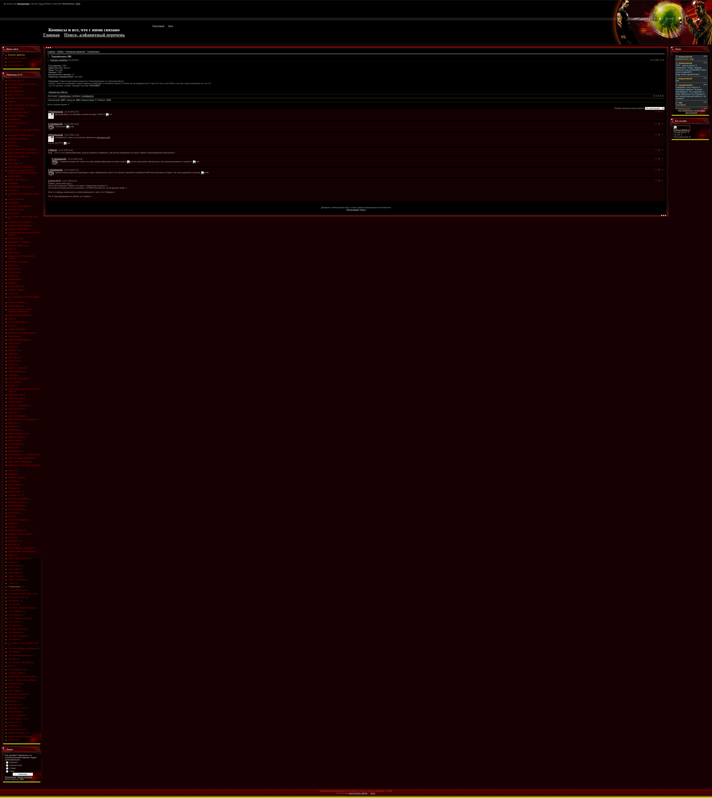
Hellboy (11, 354)
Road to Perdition (16, 506)
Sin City (11, 537)
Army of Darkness (16, 123)
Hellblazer (12, 350)
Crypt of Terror (15, 210)
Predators (12, 481)
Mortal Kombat (14, 444)
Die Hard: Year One (17, 245)
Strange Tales (14, 565)
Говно (12, 771)
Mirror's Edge (14, 440)
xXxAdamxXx (88, 96)
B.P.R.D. (12, 142)
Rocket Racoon (15, 509)
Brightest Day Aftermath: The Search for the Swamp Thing (21, 171)
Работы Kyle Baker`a (18, 733)
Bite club (12, 160)
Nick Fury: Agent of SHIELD (20, 458)
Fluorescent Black (16, 302)
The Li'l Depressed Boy (18, 618)
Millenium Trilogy (15, 437)
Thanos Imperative (16, 590)
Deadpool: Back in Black (19, 222)
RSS (78, 4)
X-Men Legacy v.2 (16, 719)
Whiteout (12, 701)
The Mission (13, 625)
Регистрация (158, 26)
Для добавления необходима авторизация (691, 111)
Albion (11, 102)
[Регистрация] (698, 6)
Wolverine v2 (14, 705)
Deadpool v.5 (14, 238)
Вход (170, 26)
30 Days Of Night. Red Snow (21, 84)
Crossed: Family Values (19, 206)
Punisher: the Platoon (17, 499)
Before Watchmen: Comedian (21, 149)
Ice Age (11, 385)
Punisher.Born (14, 492)
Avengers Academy (17, 139)
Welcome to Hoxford (17, 694)
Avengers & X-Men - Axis (19, 135)
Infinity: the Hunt (15, 398)
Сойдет (12, 768)
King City (12, 412)
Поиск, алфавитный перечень (94, 34)
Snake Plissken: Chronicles (20, 548)
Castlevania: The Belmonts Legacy (24, 194)
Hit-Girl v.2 (13, 361)
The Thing (12, 652)
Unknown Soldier (16, 673)
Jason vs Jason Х (16, 368)
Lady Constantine (16, 416)
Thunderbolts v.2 (15, 669)
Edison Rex (13, 269)
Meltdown (12, 426)
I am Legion (13, 382)
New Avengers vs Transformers (22, 454)
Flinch (11, 293)
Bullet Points (13, 176)
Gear (10, 318)
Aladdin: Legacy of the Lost (20, 98)
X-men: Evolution (16, 715)
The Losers (13, 622)
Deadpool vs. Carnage (18, 242)
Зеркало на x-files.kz (58, 92)
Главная (51, 34)
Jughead (12, 375)
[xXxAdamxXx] (51, 126)
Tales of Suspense (16, 579)
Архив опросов (25, 777)
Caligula (11, 183)
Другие (11, 740)
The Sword (13, 639)
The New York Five (17, 629)
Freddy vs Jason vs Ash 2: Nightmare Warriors (20, 310)
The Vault (12, 659)
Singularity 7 (13, 541)
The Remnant (14, 632)
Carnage (12, 190)
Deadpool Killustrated (17, 229)
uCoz (372, 793)
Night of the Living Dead (19, 461)
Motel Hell (12, 447)
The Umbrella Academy (18, 655)
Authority (12, 126)
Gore (10, 326)
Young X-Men (14, 712)
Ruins (11, 516)
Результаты (10, 777)
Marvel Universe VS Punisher (21, 419)
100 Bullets (13, 88)
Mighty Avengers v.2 (17, 433)
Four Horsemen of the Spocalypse (23, 297)
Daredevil (12, 213)
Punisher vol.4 (14, 495)
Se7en (11, 527)
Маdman (12, 423)
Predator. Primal (15, 477)
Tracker (12, 583)
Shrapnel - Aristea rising (19, 534)
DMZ (10, 249)
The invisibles (14, 615)
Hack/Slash (13, 336)
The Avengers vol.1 (17, 597)
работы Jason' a (15, 729)
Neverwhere (13, 451)
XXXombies (13, 726)
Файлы (60, 51)
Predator (12, 474)
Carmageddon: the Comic (19, 187)
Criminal (12, 203)
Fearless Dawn (15, 290)
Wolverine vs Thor (16, 708)
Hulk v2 (11, 364)
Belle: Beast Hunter (17, 156)
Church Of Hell (15, 199)
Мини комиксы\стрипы (18, 736)
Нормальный (15, 765)
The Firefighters (15, 611)
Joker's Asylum (15, 371)
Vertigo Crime (14, 683)
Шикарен (13, 762)
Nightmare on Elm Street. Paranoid (23, 465)
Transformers (14, 587)
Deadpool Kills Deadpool (19, 226)
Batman (11, 146)
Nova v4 (12, 470)
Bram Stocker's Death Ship (20, 167)
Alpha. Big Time (15, 109)
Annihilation (13, 119)
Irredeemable (14, 402)
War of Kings (14, 690)
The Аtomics (14, 601)
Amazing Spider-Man (17, 112)
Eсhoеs (11, 265)
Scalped (12, 523)
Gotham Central (15, 329)
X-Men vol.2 (13, 722)
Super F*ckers (15, 576)
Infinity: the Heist (15, 395)
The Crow (12, 604)
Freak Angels (14, 306)
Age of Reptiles (15, 91)
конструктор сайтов (358, 793)
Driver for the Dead (17, 262)
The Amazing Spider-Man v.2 (21, 594)
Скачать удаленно (58, 60)
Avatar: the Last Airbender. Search (23, 130)
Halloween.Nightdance (18, 340)
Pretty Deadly (14, 484)
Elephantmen (14, 279)
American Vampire (16, 116)
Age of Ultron (14, 95)
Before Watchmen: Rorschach (22, 153)
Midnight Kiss (14, 430)
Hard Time (13, 343)
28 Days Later (14, 80)
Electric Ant (13, 272)
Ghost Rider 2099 (16, 322)
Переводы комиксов (75, 51)
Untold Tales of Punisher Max (21, 676)
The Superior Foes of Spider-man (23, 643)
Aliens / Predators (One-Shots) (22, 105)
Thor (10, 666)
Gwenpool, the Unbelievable (20, 333)
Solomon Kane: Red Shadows (21, 551)
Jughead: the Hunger (17, 378)
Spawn (11, 555)
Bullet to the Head (16, 180)
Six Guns (12, 544)
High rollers (13, 357)
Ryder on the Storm (17, 520)
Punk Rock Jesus (16, 502)
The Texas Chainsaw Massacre (22, 648)
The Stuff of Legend (17, 636)
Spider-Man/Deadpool (18, 558)
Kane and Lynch (15, 409)
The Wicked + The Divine (19, 662)
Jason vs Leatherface (18, 405)
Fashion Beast (14, 286)
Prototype (12, 488)
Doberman (13, 252)
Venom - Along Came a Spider (21, 680)
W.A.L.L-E (12, 687)
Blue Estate (13, 163)
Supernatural (14, 572)
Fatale (11, 283)
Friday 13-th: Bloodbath (18, 315)
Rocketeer (13, 513)
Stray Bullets (14, 569)
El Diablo (12, 276)
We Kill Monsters (15, 697)
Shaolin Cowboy (15, 530)
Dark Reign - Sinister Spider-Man (23, 217)
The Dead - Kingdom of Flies (21, 608)
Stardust (12, 562)
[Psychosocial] (51, 114)
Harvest (12, 347)
